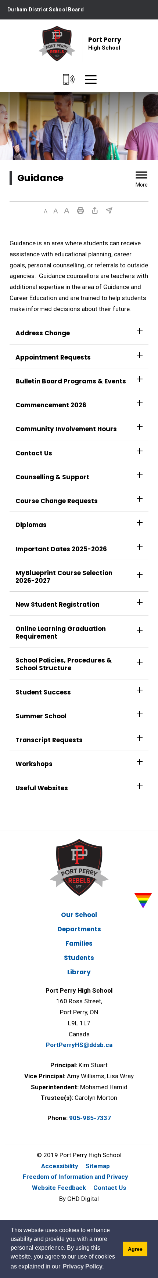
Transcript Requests (49, 740)
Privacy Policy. (83, 1266)
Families (79, 943)
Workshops (34, 763)
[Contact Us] (69, 80)
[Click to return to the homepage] (57, 43)
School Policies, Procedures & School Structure (63, 664)
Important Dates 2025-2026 (61, 549)
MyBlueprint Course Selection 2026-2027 (63, 576)
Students (79, 957)
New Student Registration (57, 604)
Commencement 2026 (50, 405)
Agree (135, 1249)
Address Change (42, 333)
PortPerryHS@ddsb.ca (79, 1044)
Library (79, 972)
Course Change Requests (57, 501)
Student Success (43, 692)
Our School (79, 914)
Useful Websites (42, 788)
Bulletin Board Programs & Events (70, 381)
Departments (79, 929)
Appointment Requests (53, 357)
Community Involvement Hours (66, 429)
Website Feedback (59, 1187)
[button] (45, 211)
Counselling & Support (52, 477)
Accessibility (59, 1166)
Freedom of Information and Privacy (75, 1176)
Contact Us (33, 453)
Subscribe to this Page (109, 210)
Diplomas (31, 524)
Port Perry (104, 43)
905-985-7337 (90, 1118)
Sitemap (98, 1166)
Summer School (41, 716)
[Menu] (91, 80)
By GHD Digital (79, 1198)
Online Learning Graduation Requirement (60, 632)
